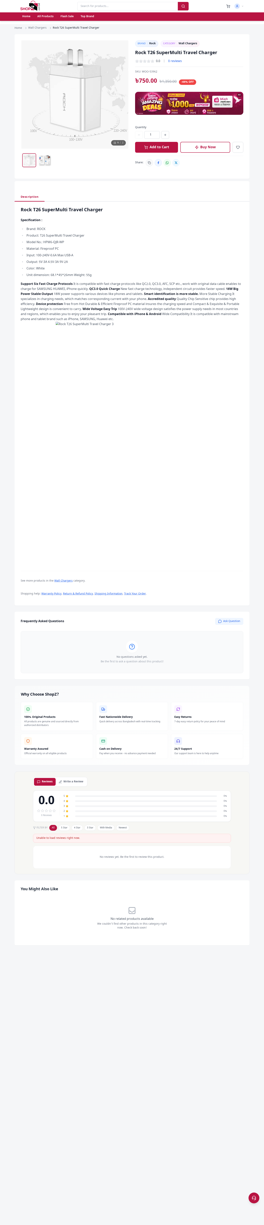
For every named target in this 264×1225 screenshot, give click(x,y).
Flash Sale (67, 16)
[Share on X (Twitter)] (176, 162)
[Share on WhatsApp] (167, 162)
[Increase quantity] (165, 135)
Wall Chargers (37, 28)
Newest (123, 827)
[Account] (239, 6)
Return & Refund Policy (78, 594)
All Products (45, 16)
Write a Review (73, 782)
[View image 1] (29, 160)
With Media (106, 827)
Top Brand (87, 16)
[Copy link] (149, 162)
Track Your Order (135, 594)
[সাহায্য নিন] (254, 1198)
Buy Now (208, 147)
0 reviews (175, 61)
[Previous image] (27, 94)
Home (26, 16)
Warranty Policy (51, 594)
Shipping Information (109, 594)
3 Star (90, 827)
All (53, 827)
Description (29, 197)
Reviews (47, 782)
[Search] (183, 6)
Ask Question (231, 621)
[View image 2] (45, 160)
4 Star (77, 827)
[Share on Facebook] (158, 162)
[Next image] (122, 94)
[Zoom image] (122, 46)
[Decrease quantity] (139, 135)
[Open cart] (228, 6)
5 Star (64, 827)
